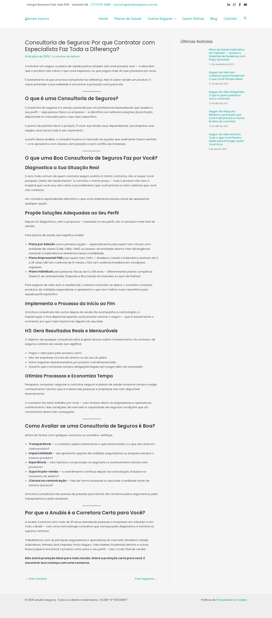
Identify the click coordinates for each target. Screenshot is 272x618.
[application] (174, 18)
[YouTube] (245, 4)
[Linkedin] (228, 4)
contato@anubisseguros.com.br (135, 4)
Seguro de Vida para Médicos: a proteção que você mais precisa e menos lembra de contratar (227, 116)
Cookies (241, 600)
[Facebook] (239, 4)
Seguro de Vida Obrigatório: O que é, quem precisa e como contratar (227, 95)
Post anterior (36, 579)
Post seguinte (146, 579)
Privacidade (224, 600)
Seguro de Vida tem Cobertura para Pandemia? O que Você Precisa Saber (227, 75)
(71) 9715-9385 (100, 4)
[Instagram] (234, 4)
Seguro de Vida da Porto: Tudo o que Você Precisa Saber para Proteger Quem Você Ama (226, 139)
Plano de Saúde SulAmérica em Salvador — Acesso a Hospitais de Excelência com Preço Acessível (227, 54)
